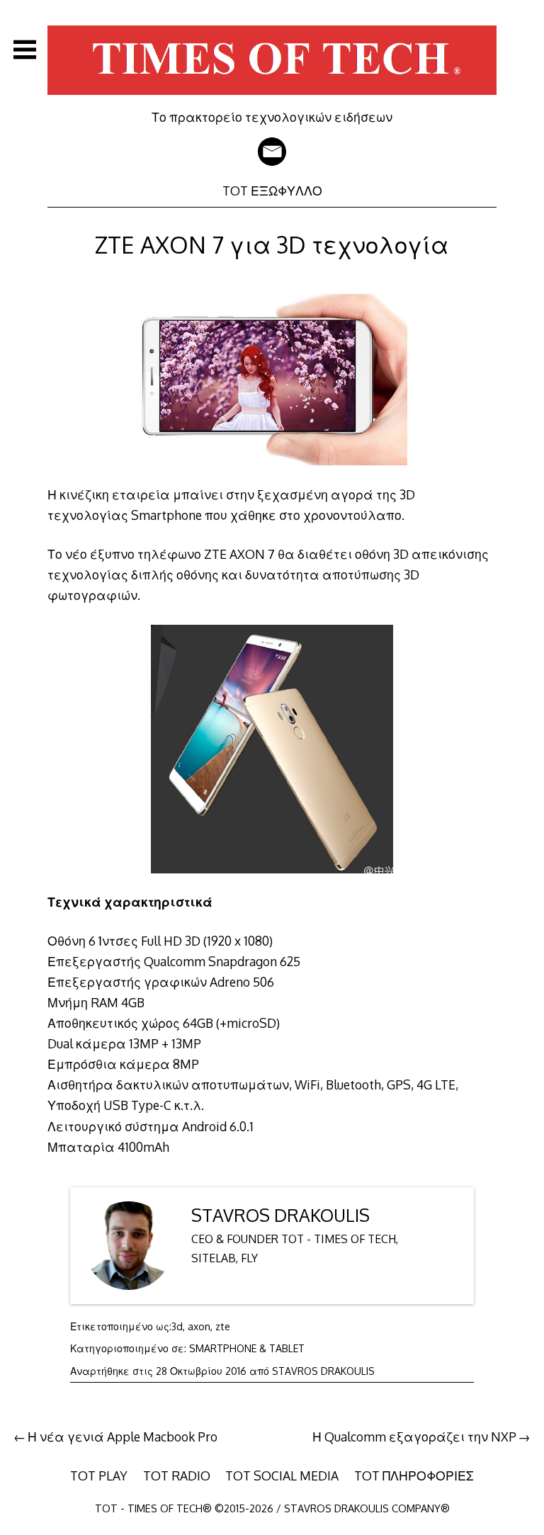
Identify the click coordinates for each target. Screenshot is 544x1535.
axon (199, 1326)
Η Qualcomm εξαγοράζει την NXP (414, 1436)
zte (222, 1326)
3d (177, 1326)
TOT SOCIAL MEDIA (282, 1475)
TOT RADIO (176, 1475)
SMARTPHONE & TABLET (247, 1348)
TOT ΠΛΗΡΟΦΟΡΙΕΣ (414, 1475)
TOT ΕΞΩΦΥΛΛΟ (272, 190)
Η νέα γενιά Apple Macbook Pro (122, 1436)
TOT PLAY (99, 1475)
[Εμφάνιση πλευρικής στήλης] (24, 49)
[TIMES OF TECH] (272, 99)
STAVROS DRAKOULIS (280, 1215)
